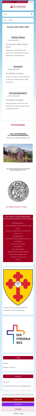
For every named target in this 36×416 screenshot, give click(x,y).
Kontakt (5, 363)
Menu (5, 14)
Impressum (21, 413)
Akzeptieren (18, 399)
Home (4, 20)
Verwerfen (18, 404)
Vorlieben (18, 409)
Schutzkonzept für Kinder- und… (23, 2)
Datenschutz (16, 413)
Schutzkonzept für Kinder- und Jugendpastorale (17, 386)
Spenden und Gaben (9, 367)
